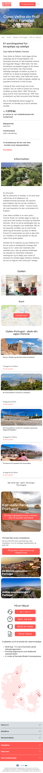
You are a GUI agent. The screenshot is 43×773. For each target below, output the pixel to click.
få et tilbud (7, 150)
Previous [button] (3, 285)
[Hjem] (6, 4)
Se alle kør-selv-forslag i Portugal (21, 484)
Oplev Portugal (20, 37)
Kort (9, 37)
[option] (21, 285)
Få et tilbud (35, 37)
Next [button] (39, 285)
